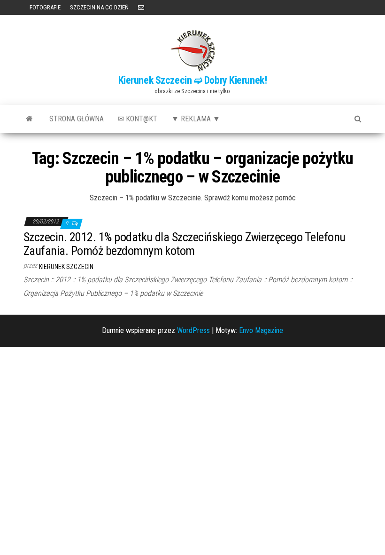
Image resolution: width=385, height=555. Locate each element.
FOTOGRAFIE (44, 7)
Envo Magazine (261, 330)
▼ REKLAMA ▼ (195, 118)
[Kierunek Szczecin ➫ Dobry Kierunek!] (29, 119)
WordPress (193, 330)
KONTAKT (141, 7)
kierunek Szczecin (66, 266)
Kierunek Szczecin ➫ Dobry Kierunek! (192, 80)
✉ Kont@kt (137, 118)
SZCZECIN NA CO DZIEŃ (99, 7)
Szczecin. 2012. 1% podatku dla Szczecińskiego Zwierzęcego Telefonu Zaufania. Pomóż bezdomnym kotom (184, 244)
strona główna (76, 118)
